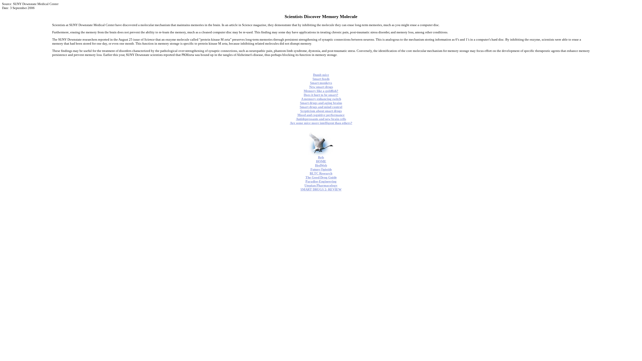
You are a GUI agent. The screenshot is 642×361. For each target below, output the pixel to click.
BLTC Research (321, 173)
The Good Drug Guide (321, 177)
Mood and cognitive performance (321, 115)
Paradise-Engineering (321, 181)
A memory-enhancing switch (321, 99)
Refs (321, 157)
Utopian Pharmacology (321, 185)
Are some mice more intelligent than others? (321, 123)
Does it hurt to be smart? (321, 95)
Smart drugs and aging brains (321, 103)
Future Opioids (321, 169)
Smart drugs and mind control (321, 107)
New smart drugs (321, 87)
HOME (321, 161)
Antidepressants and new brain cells (321, 119)
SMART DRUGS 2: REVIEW (321, 189)
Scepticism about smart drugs (321, 111)
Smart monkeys (321, 83)
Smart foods (321, 79)
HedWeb (321, 165)
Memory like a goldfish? (321, 91)
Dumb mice (321, 75)
